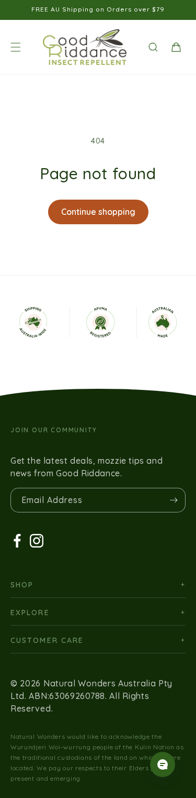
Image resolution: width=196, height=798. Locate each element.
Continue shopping (98, 211)
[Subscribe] (173, 500)
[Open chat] (162, 764)
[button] (15, 47)
